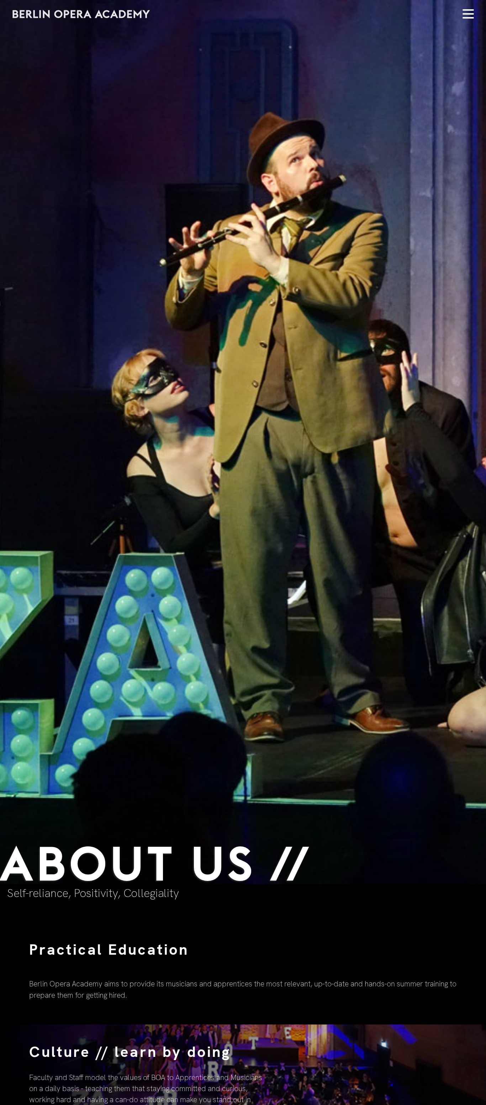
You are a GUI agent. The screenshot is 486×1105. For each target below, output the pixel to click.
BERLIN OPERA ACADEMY (81, 14)
